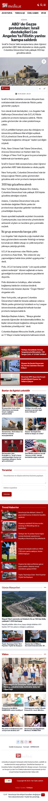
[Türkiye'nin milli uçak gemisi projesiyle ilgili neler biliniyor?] (35, 400)
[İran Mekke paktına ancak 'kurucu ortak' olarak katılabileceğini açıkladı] (35, 446)
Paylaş (6, 88)
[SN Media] (11, 5)
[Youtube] (30, 742)
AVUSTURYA (7, 13)
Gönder (6, 494)
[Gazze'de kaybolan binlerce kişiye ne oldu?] (35, 424)
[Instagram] (26, 742)
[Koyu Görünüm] (38, 5)
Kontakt (26, 747)
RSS (9, 781)
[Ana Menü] (45, 5)
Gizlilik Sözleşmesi (15, 747)
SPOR (43, 13)
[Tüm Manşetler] (45, 588)
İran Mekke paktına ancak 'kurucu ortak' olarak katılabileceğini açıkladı (35, 455)
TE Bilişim (29, 788)
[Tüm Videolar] (45, 654)
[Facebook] (18, 742)
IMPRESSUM (34, 747)
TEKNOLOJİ (20, 13)
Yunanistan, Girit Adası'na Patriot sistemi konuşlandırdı (12, 433)
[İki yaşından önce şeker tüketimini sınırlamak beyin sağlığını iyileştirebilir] (12, 400)
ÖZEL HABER (32, 13)
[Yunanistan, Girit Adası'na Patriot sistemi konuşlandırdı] (12, 424)
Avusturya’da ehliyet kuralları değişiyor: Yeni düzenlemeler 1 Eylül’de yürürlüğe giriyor (24, 797)
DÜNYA (24, 20)
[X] (22, 742)
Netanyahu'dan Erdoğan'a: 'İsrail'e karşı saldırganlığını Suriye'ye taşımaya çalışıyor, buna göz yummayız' (11, 457)
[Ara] (41, 5)
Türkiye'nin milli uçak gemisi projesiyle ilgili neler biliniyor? (33, 410)
